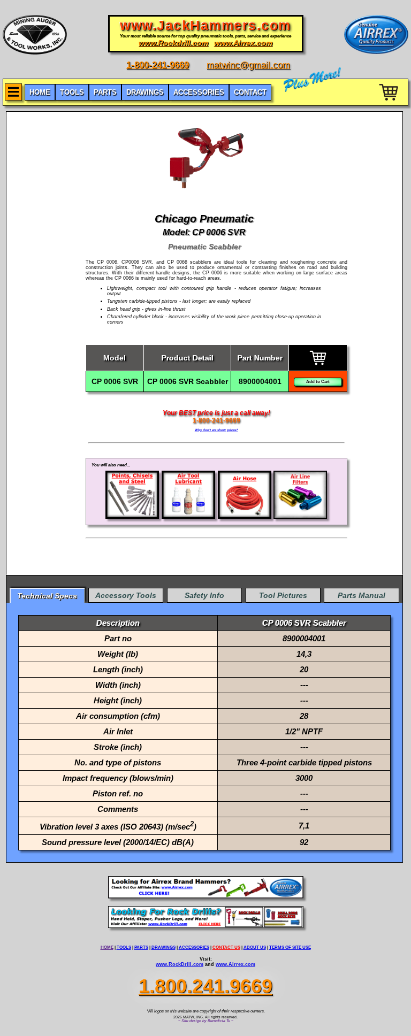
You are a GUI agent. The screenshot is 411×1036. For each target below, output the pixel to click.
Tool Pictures (283, 595)
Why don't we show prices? (216, 430)
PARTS (141, 947)
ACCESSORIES (194, 947)
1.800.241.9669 (205, 986)
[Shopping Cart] (389, 102)
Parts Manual (361, 595)
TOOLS (124, 947)
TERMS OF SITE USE (290, 947)
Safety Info (204, 595)
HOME (107, 947)
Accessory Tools (125, 595)
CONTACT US (226, 947)
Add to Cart (318, 381)
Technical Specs (47, 596)
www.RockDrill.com (179, 964)
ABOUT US (254, 947)
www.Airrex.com (235, 964)
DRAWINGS (163, 947)
